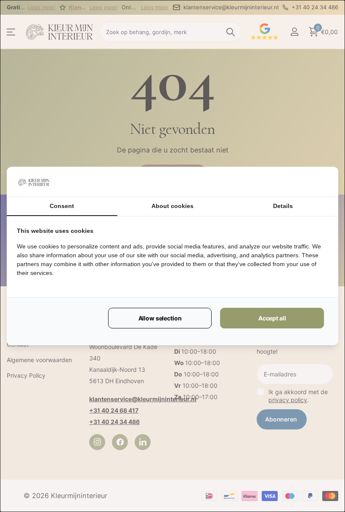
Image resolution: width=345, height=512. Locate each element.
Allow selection (160, 318)
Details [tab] (283, 206)
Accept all (272, 318)
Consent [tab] (62, 206)
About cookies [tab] (172, 206)
